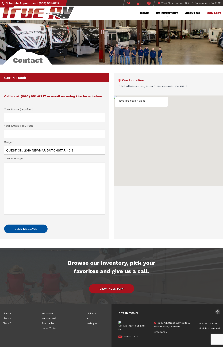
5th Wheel (47, 313)
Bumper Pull (49, 318)
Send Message (26, 228)
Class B (7, 318)
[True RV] (37, 13)
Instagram (92, 323)
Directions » (160, 331)
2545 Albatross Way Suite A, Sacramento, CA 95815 (191, 3)
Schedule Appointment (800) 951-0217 (32, 3)
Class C (7, 323)
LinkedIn (92, 313)
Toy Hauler (48, 323)
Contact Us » (130, 336)
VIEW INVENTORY (111, 288)
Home (144, 13)
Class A (7, 313)
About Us (192, 13)
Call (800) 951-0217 (133, 326)
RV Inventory (167, 13)
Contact (214, 13)
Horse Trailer (49, 328)
